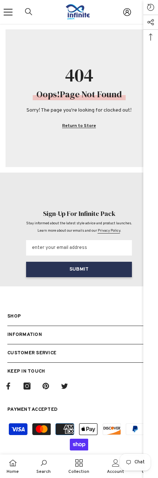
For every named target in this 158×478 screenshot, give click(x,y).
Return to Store (79, 126)
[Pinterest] (45, 386)
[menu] (8, 12)
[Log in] (127, 12)
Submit (79, 269)
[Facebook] (8, 386)
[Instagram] (27, 386)
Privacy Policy (109, 230)
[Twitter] (64, 386)
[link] (43, 466)
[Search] (28, 11)
